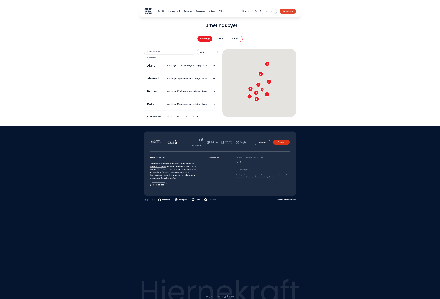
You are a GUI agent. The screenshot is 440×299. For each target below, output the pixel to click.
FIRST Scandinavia (158, 166)
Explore (220, 38)
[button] (220, 11)
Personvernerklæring (286, 199)
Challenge (205, 38)
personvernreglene (269, 175)
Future (235, 38)
